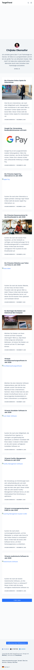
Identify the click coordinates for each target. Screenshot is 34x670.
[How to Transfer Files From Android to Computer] (17, 322)
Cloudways (18, 655)
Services (4, 662)
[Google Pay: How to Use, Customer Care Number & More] (17, 140)
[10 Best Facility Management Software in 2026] (17, 470)
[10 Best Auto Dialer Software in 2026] (17, 422)
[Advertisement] (17, 22)
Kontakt (20, 660)
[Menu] (31, 2)
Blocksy (4, 655)
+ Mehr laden (17, 600)
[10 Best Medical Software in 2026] (17, 568)
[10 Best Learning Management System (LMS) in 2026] (17, 520)
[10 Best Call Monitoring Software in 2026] (17, 372)
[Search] (28, 2)
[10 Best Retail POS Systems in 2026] (17, 227)
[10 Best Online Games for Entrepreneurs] (17, 92)
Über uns (25, 660)
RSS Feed (14, 662)
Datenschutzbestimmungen (9, 660)
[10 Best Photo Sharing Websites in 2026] (17, 274)
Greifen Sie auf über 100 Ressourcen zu (17, 643)
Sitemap (9, 662)
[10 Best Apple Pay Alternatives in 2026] (17, 185)
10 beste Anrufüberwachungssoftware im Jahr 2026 (15, 360)
